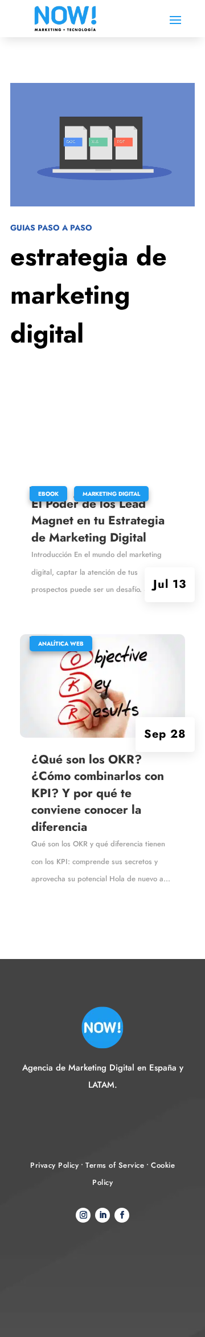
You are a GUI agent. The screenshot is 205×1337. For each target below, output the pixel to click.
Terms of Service (114, 1165)
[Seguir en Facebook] (121, 1215)
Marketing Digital (111, 494)
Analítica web (61, 643)
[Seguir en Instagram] (83, 1215)
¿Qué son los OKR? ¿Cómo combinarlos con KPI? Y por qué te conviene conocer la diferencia (97, 793)
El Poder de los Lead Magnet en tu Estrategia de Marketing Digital (98, 520)
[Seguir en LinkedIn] (102, 1215)
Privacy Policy (54, 1165)
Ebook (48, 494)
